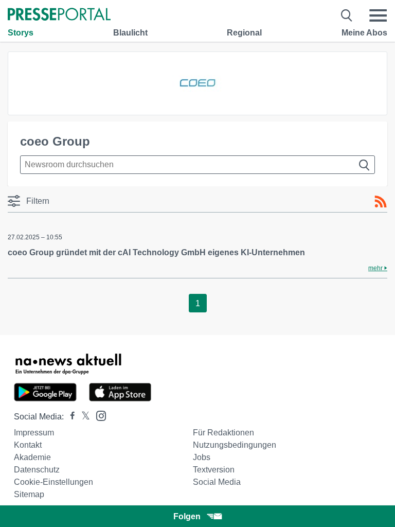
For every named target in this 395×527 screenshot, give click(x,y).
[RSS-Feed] (380, 201)
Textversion (214, 469)
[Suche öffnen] (346, 15)
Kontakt (28, 445)
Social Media (217, 482)
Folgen (187, 516)
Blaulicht (130, 32)
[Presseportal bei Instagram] (98, 415)
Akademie (32, 457)
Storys (20, 32)
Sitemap (29, 494)
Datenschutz (37, 469)
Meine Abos (364, 32)
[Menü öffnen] (378, 15)
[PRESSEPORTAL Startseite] (59, 15)
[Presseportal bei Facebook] (69, 416)
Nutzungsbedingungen (234, 445)
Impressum (34, 432)
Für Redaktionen (223, 432)
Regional (244, 32)
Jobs (201, 457)
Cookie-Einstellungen (53, 482)
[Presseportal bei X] (82, 416)
